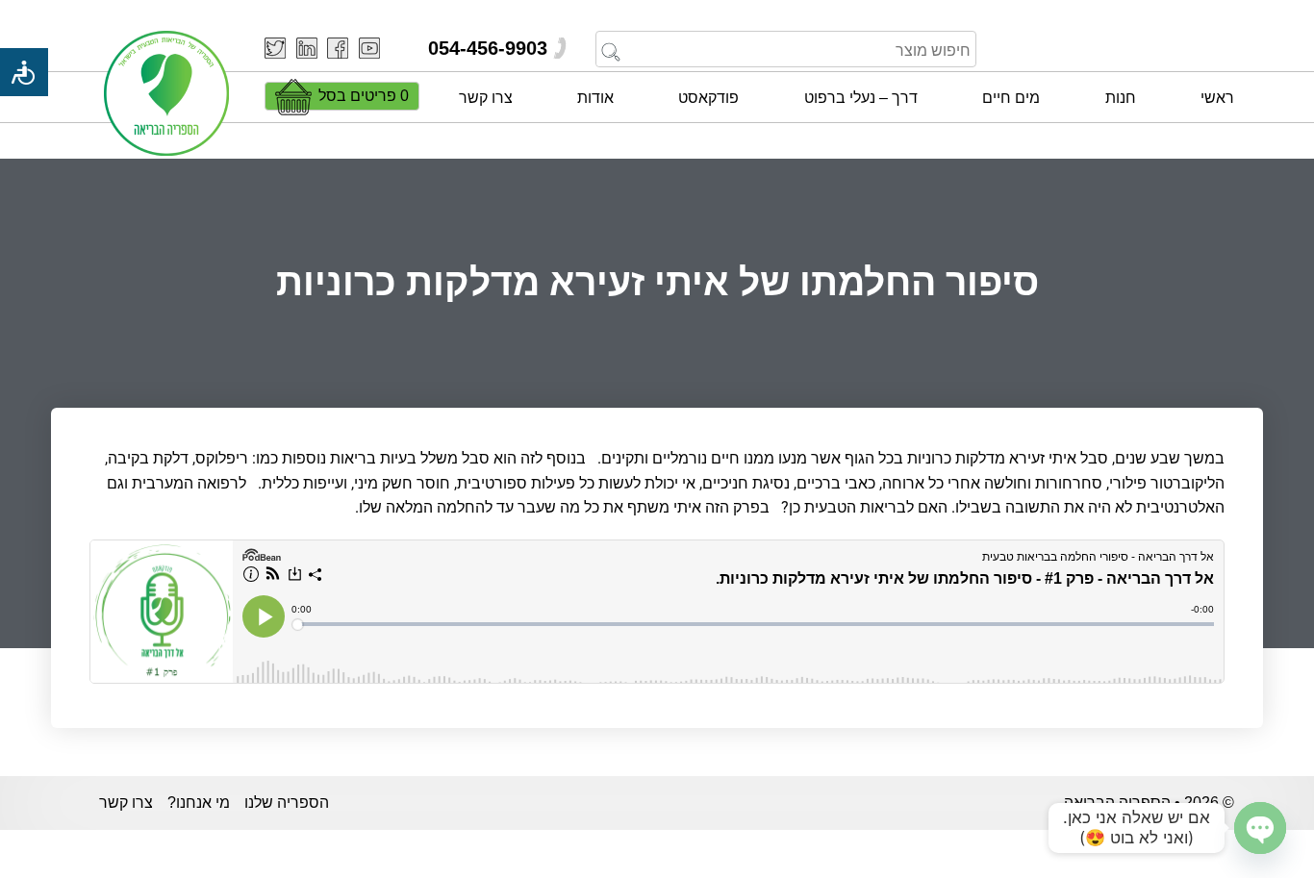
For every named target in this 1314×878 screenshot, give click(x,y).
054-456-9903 (487, 48)
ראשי (1217, 97)
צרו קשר (486, 97)
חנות (1120, 97)
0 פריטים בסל (363, 96)
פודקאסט (708, 97)
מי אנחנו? (198, 802)
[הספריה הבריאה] (166, 95)
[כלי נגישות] (24, 72)
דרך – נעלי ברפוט (861, 97)
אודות (595, 97)
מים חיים (1011, 97)
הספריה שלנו (286, 802)
